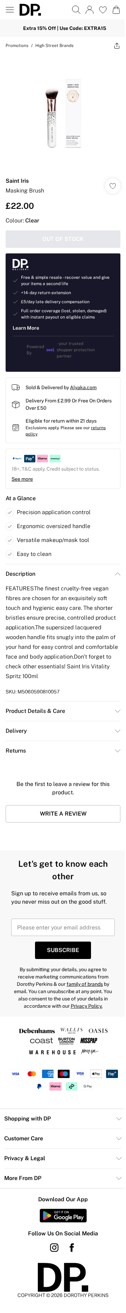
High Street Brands (54, 45)
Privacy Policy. (87, 1006)
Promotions (17, 45)
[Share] (117, 45)
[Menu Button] (10, 10)
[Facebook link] (72, 1247)
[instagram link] (54, 1247)
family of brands (84, 984)
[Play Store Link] (63, 1215)
